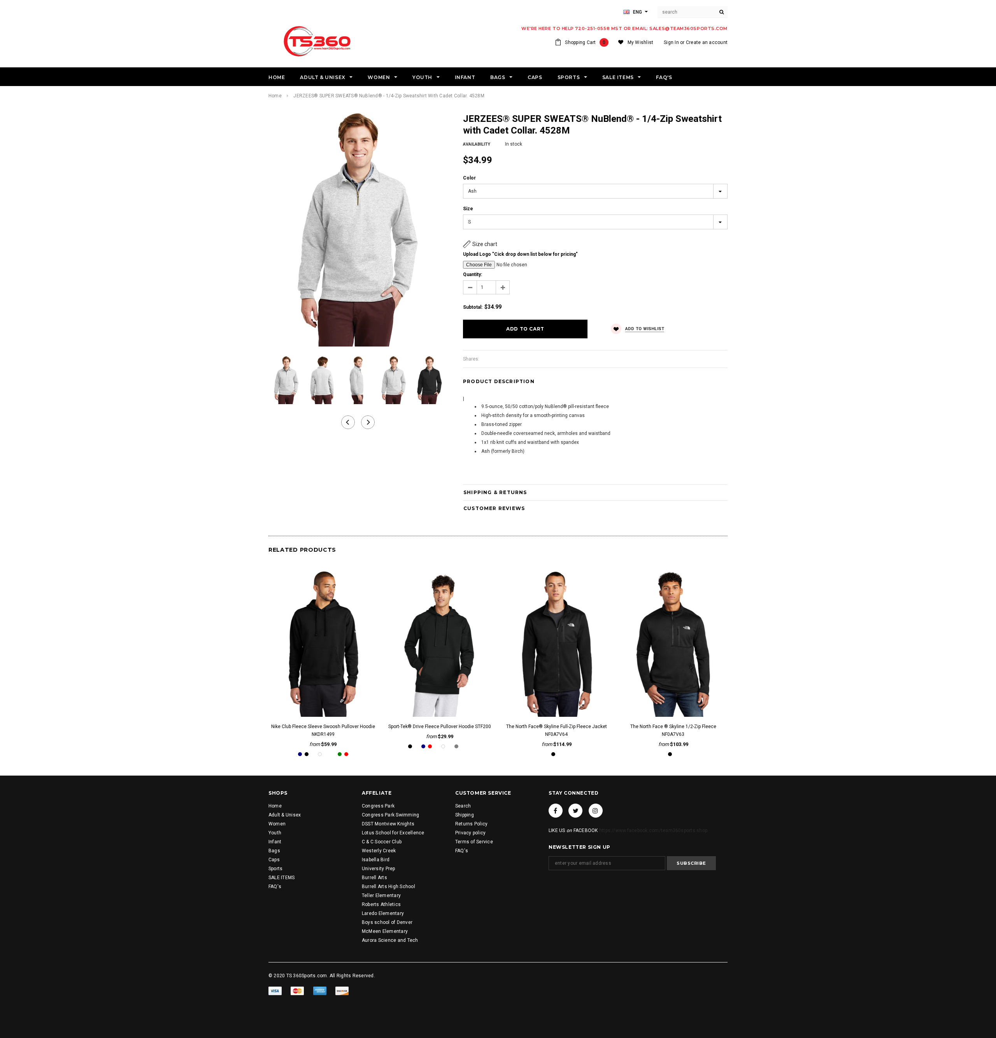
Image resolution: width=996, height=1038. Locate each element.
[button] (480, 244)
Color (469, 178)
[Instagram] (596, 811)
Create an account (707, 42)
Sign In (671, 42)
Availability (476, 144)
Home (275, 96)
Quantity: (472, 274)
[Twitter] (575, 811)
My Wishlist (641, 42)
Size (468, 208)
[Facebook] (556, 811)
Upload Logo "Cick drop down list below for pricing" (520, 254)
